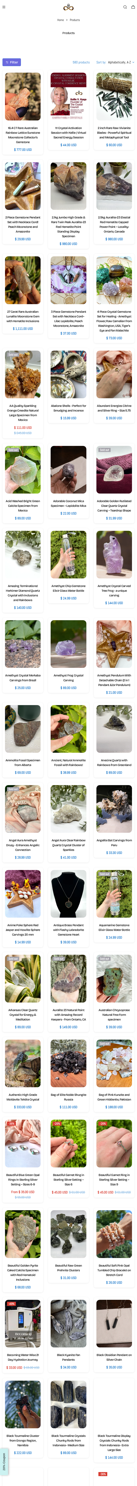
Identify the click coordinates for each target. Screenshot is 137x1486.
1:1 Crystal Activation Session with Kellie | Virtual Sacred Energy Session (68, 132)
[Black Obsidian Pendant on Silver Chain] (114, 1323)
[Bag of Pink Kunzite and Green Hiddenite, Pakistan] (114, 1063)
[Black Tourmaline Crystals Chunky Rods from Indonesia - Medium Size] (68, 1404)
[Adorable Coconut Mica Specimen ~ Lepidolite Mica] (68, 470)
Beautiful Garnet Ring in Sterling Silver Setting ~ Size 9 (114, 1179)
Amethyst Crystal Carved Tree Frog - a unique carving (114, 590)
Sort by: (101, 62)
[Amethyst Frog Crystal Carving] (68, 644)
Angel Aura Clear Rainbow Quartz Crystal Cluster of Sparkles (69, 845)
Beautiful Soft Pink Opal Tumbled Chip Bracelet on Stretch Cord (114, 1270)
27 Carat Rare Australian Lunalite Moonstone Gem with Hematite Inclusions (22, 316)
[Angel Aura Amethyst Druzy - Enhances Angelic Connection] (23, 809)
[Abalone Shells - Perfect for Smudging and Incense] (68, 374)
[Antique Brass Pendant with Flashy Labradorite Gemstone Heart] (68, 894)
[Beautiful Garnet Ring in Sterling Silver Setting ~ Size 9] (114, 1143)
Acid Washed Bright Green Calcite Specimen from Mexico (23, 505)
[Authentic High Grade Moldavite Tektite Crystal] (23, 1063)
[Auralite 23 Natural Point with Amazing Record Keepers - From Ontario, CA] (68, 978)
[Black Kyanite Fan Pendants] (68, 1323)
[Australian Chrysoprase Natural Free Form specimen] (114, 978)
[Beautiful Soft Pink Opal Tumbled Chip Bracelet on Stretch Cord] (114, 1234)
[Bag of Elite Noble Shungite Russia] (68, 1063)
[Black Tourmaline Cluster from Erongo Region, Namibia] (23, 1404)
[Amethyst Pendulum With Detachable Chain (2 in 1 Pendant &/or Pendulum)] (114, 644)
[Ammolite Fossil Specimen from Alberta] (23, 729)
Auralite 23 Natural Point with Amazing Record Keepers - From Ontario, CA (68, 1014)
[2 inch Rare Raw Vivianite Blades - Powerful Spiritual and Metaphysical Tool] (114, 96)
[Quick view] (35, 81)
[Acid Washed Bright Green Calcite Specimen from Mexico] (23, 470)
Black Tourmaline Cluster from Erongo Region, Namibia (23, 1440)
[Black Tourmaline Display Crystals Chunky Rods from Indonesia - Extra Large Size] (114, 1404)
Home (60, 20)
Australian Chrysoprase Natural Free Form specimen (114, 1014)
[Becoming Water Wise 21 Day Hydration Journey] (23, 1323)
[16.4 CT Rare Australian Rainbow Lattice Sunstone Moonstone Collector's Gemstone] (23, 96)
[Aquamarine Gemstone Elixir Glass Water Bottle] (114, 894)
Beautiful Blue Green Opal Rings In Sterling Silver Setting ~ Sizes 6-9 (23, 1179)
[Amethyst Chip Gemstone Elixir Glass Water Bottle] (68, 554)
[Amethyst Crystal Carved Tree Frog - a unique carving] (114, 554)
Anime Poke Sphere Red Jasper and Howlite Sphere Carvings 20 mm (23, 929)
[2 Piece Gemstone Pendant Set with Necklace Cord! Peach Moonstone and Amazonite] (23, 186)
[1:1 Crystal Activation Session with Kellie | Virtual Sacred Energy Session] (68, 96)
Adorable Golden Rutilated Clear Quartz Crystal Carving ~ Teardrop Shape (114, 505)
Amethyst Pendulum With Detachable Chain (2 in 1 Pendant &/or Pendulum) (114, 680)
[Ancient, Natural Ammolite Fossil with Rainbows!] (68, 729)
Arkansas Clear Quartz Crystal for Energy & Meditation (22, 1014)
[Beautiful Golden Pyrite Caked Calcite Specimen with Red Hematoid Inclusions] (23, 1234)
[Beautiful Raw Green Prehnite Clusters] (68, 1234)
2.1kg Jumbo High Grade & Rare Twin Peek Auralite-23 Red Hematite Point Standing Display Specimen (68, 227)
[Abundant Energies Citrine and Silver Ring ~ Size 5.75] (114, 374)
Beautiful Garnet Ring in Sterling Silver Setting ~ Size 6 (68, 1179)
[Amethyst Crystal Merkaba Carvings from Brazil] (23, 644)
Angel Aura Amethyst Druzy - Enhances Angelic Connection (22, 845)
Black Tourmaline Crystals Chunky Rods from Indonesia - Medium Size (68, 1440)
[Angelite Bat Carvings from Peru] (114, 809)
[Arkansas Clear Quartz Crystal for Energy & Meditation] (23, 978)
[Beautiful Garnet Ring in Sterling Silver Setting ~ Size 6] (68, 1143)
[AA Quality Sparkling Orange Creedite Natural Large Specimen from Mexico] (23, 374)
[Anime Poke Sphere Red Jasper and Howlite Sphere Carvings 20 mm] (23, 894)
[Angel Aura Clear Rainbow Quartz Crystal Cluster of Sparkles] (68, 809)
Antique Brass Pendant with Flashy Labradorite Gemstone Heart (68, 929)
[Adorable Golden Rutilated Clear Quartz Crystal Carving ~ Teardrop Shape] (114, 470)
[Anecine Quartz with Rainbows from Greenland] (114, 729)
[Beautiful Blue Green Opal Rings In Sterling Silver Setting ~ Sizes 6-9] (23, 1143)
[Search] (125, 7)
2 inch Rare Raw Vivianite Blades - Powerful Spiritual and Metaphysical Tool (114, 132)
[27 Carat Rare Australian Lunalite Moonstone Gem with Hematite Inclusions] (23, 280)
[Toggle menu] (4, 7)
